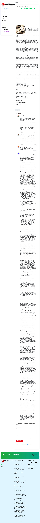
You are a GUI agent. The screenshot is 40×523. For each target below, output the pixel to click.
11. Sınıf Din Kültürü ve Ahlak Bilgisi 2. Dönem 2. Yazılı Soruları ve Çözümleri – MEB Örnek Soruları (19, 471)
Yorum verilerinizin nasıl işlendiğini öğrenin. (23, 444)
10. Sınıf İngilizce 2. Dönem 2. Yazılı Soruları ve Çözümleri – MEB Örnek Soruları (20, 507)
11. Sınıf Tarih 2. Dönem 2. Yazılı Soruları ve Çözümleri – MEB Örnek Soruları (19, 476)
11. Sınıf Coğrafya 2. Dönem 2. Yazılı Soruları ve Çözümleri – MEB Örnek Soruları (20, 480)
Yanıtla (35, 132)
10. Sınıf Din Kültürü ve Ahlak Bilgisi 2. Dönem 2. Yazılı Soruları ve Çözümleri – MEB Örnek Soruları (19, 512)
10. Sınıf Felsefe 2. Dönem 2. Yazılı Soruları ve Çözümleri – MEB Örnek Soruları (20, 503)
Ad (16, 435)
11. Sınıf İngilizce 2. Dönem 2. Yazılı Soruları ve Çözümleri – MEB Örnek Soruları (20, 467)
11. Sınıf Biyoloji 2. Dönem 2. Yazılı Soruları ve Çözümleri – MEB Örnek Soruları (20, 484)
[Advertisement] (27, 17)
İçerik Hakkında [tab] (23, 110)
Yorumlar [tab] (17, 110)
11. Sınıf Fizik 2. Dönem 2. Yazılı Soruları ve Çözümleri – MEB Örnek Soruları (19, 492)
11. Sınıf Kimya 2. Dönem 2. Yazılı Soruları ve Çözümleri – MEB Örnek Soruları (19, 488)
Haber (29, 464)
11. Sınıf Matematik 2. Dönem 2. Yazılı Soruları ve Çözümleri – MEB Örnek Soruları (20, 495)
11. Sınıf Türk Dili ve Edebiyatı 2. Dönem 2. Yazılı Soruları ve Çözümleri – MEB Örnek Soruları (19, 499)
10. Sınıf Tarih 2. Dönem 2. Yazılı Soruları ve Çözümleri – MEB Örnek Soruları (19, 516)
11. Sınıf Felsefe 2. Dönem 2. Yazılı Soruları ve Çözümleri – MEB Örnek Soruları (20, 463)
